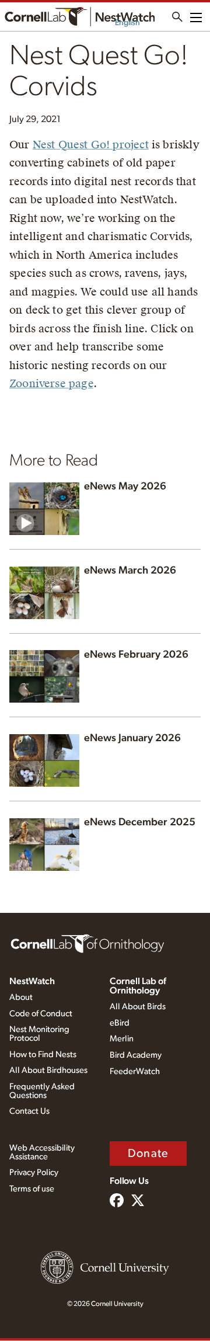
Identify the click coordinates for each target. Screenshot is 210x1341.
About (21, 997)
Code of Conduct (40, 1013)
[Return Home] (80, 16)
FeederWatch (135, 1071)
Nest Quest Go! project (91, 144)
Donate (148, 1153)
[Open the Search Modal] (177, 17)
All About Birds (138, 1006)
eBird (120, 1023)
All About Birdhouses (48, 1070)
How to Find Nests (42, 1054)
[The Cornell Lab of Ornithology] (87, 942)
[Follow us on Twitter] (138, 1201)
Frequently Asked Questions (42, 1091)
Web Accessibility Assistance (42, 1152)
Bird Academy (136, 1055)
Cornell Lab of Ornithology (138, 986)
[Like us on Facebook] (117, 1201)
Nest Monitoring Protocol (39, 1034)
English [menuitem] (127, 23)
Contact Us (29, 1111)
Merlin (122, 1038)
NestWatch (32, 981)
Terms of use (31, 1188)
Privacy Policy (33, 1172)
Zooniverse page (51, 383)
